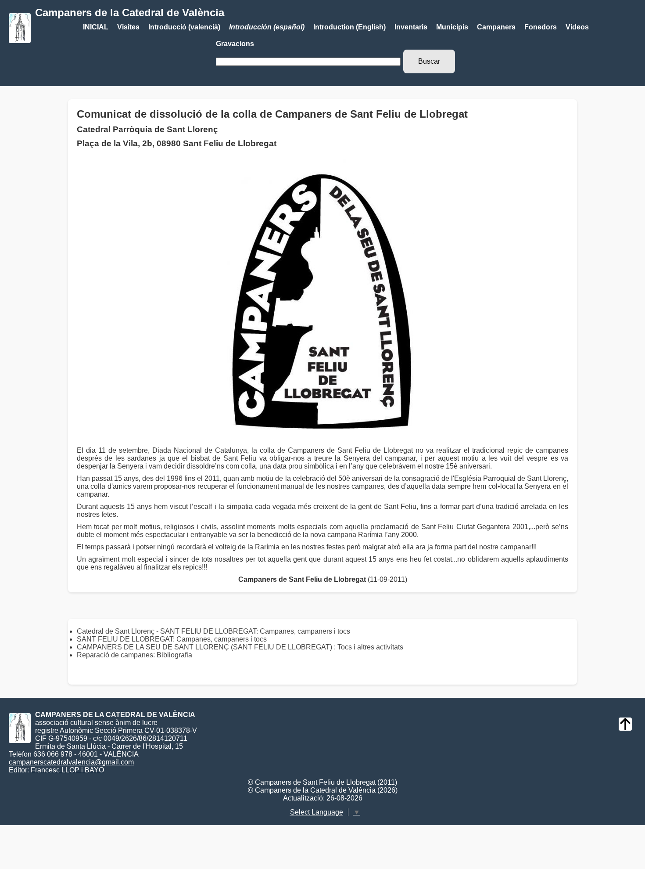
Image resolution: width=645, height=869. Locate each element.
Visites (128, 27)
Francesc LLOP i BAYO (67, 770)
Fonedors (540, 27)
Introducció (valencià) (184, 27)
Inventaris (410, 27)
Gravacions (235, 43)
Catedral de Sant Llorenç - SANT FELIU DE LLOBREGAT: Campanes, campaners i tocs (213, 631)
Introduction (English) (349, 27)
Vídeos (577, 27)
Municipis (452, 27)
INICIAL (95, 27)
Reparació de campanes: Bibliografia (134, 655)
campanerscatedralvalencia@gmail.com (71, 762)
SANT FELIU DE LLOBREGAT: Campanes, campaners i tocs (172, 639)
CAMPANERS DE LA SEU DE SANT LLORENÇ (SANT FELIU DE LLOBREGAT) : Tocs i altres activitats (240, 647)
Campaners (496, 27)
